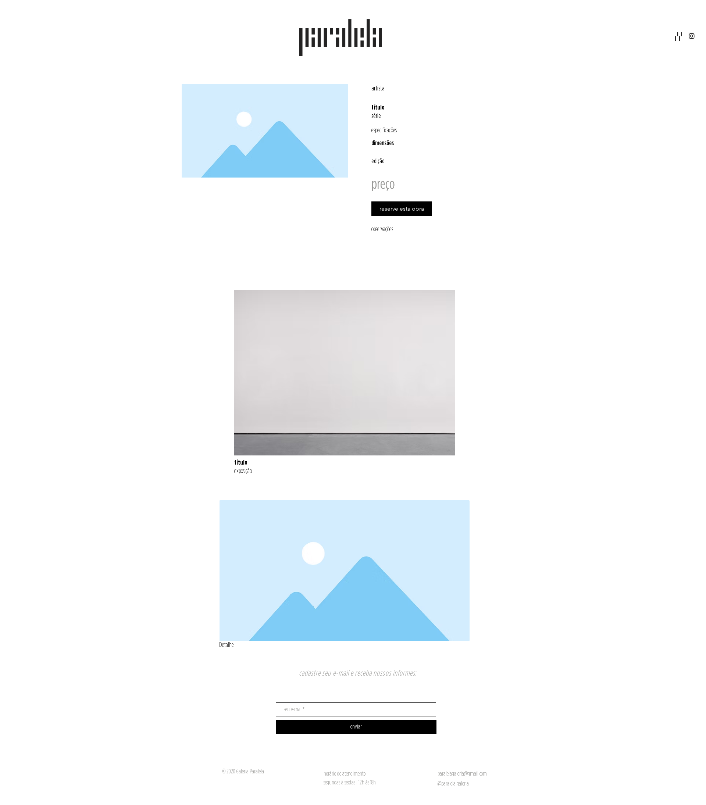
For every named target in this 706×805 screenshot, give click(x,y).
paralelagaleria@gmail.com (462, 773)
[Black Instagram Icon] (691, 36)
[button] (678, 36)
